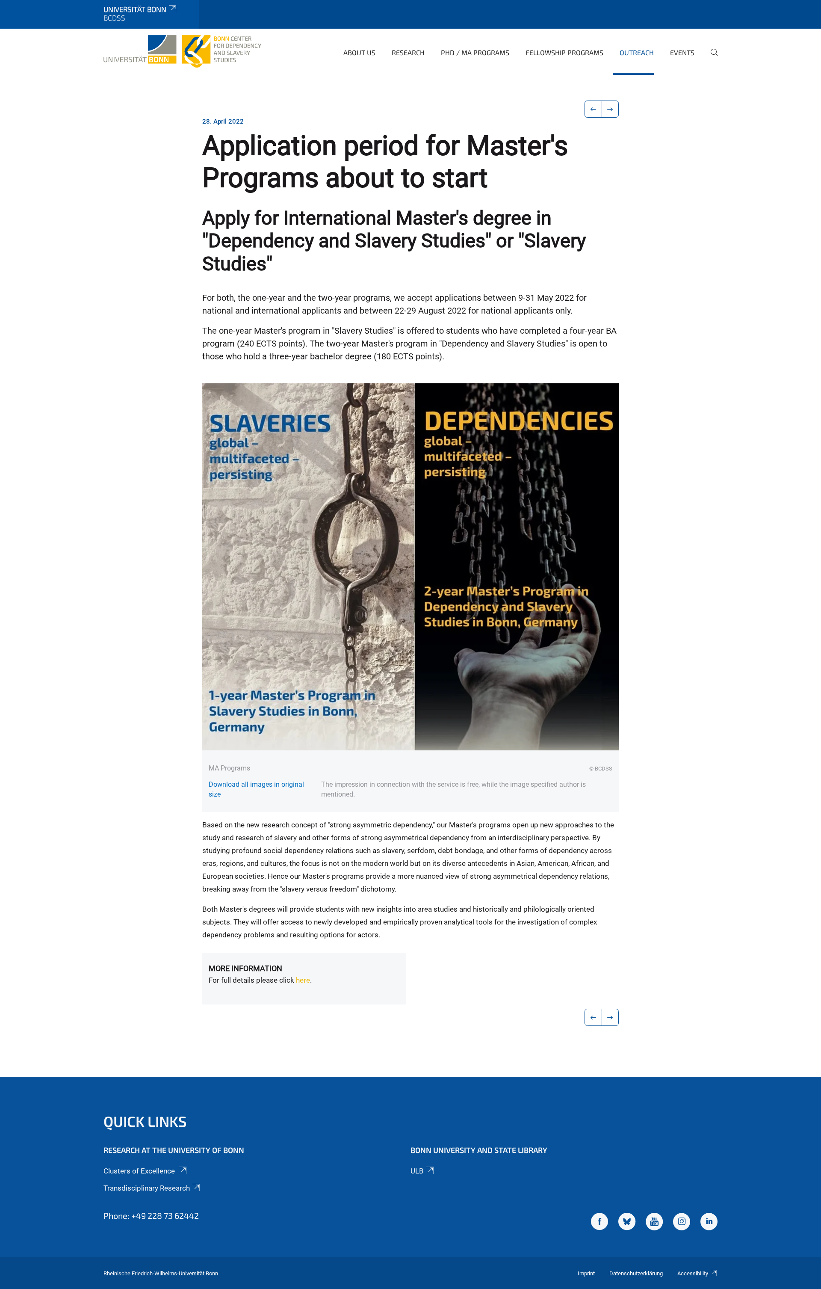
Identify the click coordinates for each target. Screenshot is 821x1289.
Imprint (586, 1273)
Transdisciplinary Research (146, 1188)
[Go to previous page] (593, 109)
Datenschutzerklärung (636, 1273)
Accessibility (692, 1273)
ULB (417, 1171)
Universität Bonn (134, 9)
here (303, 980)
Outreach (637, 52)
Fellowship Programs (564, 52)
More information (245, 968)
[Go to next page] (610, 109)
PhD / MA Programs (475, 52)
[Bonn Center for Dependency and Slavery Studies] (182, 51)
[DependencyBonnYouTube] (654, 1222)
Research (408, 52)
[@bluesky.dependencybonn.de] (626, 1222)
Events (682, 52)
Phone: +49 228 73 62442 (151, 1215)
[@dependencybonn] (681, 1222)
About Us (359, 52)
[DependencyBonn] (599, 1222)
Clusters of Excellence (140, 1171)
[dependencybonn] (709, 1222)
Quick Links (145, 1121)
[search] (711, 58)
